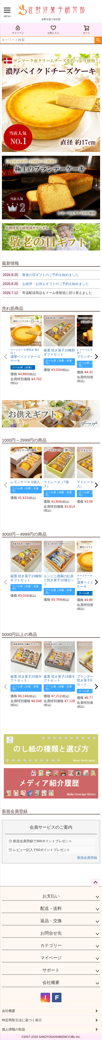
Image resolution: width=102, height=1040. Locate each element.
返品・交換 (51, 920)
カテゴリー (51, 945)
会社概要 (51, 982)
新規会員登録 (87, 858)
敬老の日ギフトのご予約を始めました (41, 275)
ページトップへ (95, 882)
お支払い (51, 896)
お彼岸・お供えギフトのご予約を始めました (46, 284)
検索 (98, 40)
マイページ (18, 33)
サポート (51, 970)
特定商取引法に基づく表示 (22, 1020)
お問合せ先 (51, 933)
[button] (5, 356)
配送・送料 (51, 908)
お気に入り (53, 33)
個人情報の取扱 (13, 1029)
